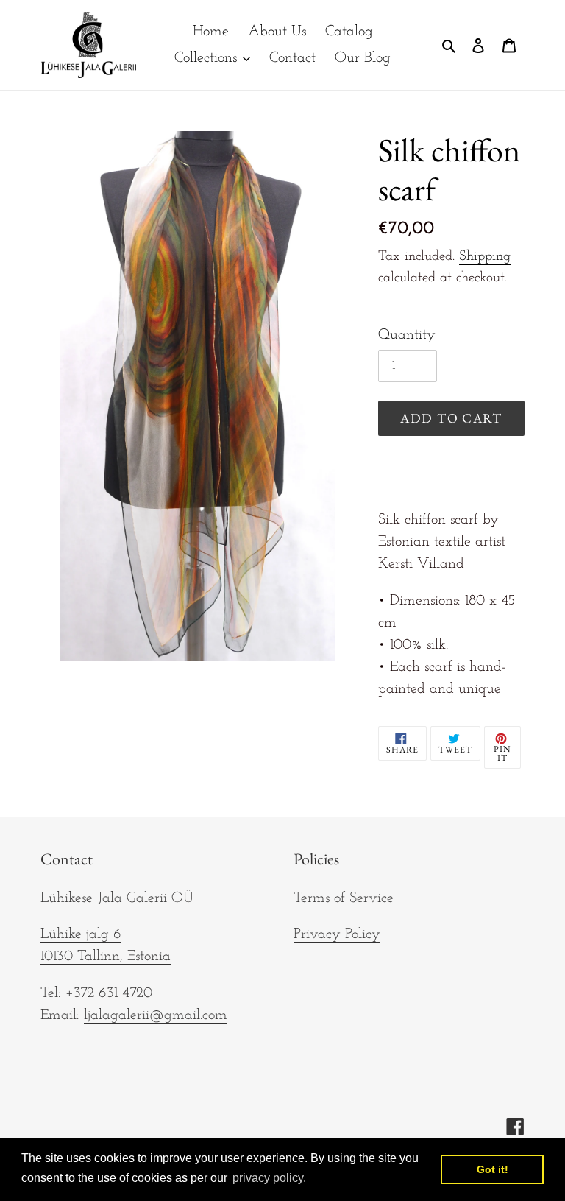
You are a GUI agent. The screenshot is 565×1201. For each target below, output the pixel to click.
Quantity (407, 335)
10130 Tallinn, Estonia (105, 956)
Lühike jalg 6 (80, 934)
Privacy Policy (337, 934)
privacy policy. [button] (269, 1178)
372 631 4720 (113, 993)
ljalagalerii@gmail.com (155, 1015)
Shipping (485, 257)
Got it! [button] (492, 1169)
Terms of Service (344, 898)
